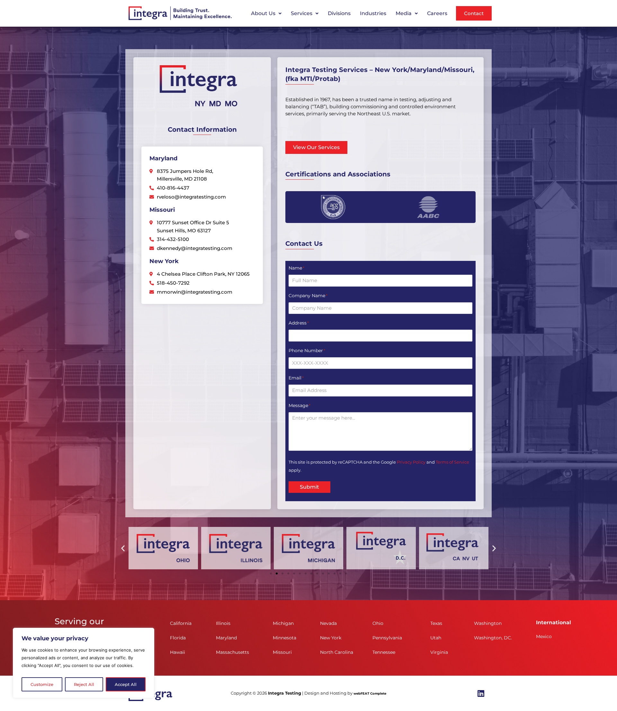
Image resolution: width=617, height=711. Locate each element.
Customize (42, 684)
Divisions (339, 13)
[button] (266, 13)
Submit (309, 487)
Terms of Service (452, 462)
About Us (263, 13)
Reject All (84, 684)
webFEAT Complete (369, 693)
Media (404, 13)
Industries (373, 13)
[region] (83, 663)
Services (301, 13)
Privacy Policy (411, 462)
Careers (437, 13)
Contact (474, 13)
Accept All (126, 684)
